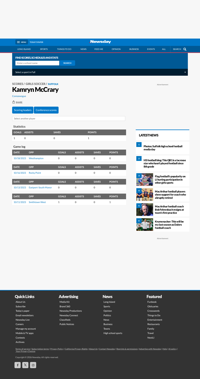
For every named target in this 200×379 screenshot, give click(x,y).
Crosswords (153, 310)
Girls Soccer (35, 84)
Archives (20, 342)
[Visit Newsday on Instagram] (33, 365)
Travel (150, 333)
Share (19, 102)
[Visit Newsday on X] (25, 365)
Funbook (152, 301)
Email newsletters (25, 315)
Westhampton (36, 158)
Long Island (24, 49)
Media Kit (65, 301)
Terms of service (22, 349)
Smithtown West (37, 202)
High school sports (113, 333)
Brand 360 (65, 306)
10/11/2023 (20, 202)
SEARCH (177, 49)
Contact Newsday (107, 349)
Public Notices (67, 324)
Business (134, 49)
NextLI (150, 337)
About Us (20, 301)
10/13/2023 (20, 187)
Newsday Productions (71, 310)
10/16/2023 (20, 172)
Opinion (116, 49)
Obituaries (152, 306)
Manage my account (26, 328)
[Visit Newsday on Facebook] (17, 365)
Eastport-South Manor (40, 187)
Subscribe (20, 306)
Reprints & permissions (127, 349)
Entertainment (154, 319)
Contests (20, 337)
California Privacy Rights (76, 349)
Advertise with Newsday (150, 349)
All (164, 49)
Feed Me (98, 49)
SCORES (17, 84)
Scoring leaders (22, 110)
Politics (107, 315)
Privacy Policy (56, 349)
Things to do (64, 49)
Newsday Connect (69, 315)
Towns (107, 328)
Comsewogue (19, 96)
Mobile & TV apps (25, 333)
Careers (20, 324)
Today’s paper (22, 310)
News (83, 49)
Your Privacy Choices (25, 351)
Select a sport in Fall (25, 72)
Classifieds (65, 319)
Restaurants (153, 324)
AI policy (173, 349)
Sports (44, 49)
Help (165, 349)
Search (67, 63)
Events (151, 49)
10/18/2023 (20, 158)
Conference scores (46, 110)
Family (150, 328)
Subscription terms (40, 349)
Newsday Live (23, 319)
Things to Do (153, 315)
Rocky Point (35, 172)
